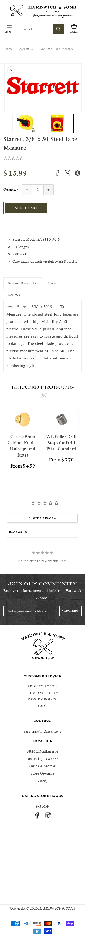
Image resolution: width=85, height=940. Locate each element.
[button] (9, 29)
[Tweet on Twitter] (67, 173)
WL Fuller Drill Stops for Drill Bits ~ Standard (61, 442)
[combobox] (41, 29)
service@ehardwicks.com (42, 731)
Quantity (10, 189)
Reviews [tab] (15, 532)
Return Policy (42, 699)
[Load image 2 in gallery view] (28, 123)
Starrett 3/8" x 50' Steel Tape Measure (46, 49)
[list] (42, 443)
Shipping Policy (42, 692)
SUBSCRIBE (70, 610)
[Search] (58, 29)
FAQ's (42, 705)
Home (9, 49)
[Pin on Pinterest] (78, 173)
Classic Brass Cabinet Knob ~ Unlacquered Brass (23, 445)
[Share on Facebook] (57, 173)
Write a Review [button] (44, 518)
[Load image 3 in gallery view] (58, 123)
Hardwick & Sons (57, 908)
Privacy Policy (42, 686)
